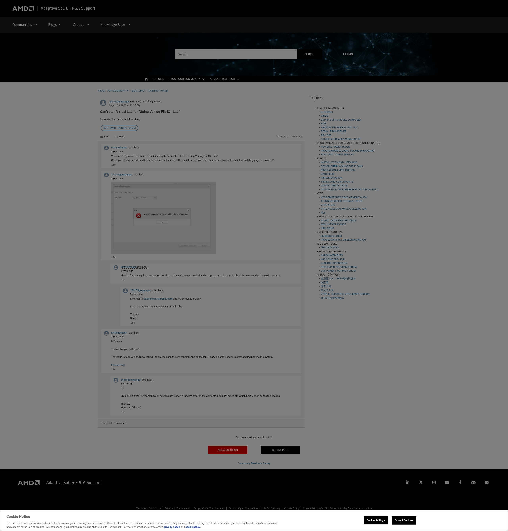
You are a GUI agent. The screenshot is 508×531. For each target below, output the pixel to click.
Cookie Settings (376, 520)
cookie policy (192, 526)
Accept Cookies (404, 520)
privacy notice (172, 526)
